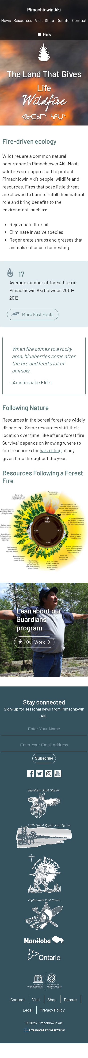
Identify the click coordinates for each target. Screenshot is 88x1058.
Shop (52, 999)
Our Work (35, 642)
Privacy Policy (52, 1009)
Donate (70, 999)
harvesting (51, 450)
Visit (36, 999)
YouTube (57, 773)
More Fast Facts (38, 314)
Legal (27, 1009)
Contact (17, 999)
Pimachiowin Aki (44, 9)
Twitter (39, 773)
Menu (47, 34)
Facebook (30, 773)
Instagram (48, 773)
